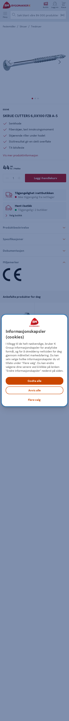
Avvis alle (34, 390)
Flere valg (34, 399)
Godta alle (34, 380)
